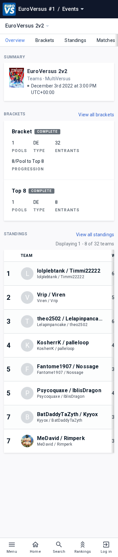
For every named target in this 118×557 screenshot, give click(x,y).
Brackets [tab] (44, 40)
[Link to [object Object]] (29, 441)
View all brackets (96, 114)
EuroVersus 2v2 (47, 71)
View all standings (95, 234)
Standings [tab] (75, 40)
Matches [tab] (106, 40)
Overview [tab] (15, 40)
